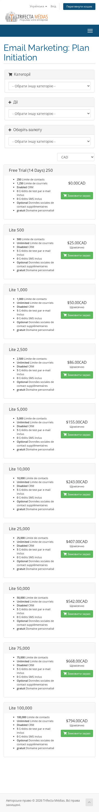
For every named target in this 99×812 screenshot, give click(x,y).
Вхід (53, 6)
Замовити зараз (78, 196)
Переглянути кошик (79, 6)
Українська (37, 6)
